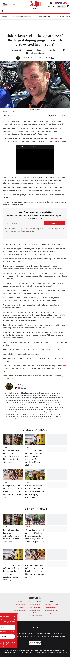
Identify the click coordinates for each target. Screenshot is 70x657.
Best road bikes (35, 604)
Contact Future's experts (24, 633)
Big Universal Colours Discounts (21, 16)
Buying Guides (35, 11)
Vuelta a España (19, 610)
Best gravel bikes (35, 607)
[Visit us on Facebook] (61, 3)
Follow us (53, 115)
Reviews (24, 11)
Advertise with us (23, 636)
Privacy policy (58, 633)
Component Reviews (50, 610)
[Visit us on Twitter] (58, 3)
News (7, 11)
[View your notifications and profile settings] (14, 4)
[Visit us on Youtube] (64, 3)
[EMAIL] (25, 388)
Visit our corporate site (58, 650)
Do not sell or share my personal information (48, 636)
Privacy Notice (58, 228)
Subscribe (60, 6)
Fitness (47, 11)
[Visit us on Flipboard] (66, 3)
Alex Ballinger (27, 58)
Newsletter (63, 115)
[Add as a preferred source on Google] (35, 643)
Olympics (20, 614)
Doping (55, 138)
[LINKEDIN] (22, 388)
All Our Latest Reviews (50, 604)
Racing (14, 11)
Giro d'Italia (19, 607)
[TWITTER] (16, 388)
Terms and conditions (43, 633)
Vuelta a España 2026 (43, 16)
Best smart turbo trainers (35, 611)
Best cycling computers (35, 615)
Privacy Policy (9, 643)
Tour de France (20, 604)
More (64, 11)
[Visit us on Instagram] (56, 3)
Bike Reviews (50, 607)
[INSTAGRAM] (19, 388)
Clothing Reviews (50, 614)
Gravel (55, 11)
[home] (2, 11)
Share (7, 115)
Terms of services (27, 228)
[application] (35, 159)
